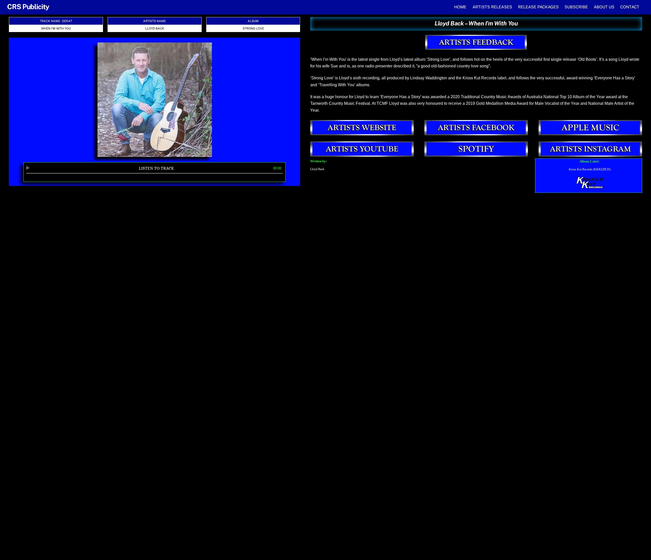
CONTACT (629, 7)
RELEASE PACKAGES (538, 7)
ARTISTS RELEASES (492, 7)
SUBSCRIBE (576, 7)
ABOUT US (604, 7)
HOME (460, 7)
